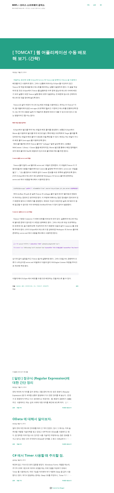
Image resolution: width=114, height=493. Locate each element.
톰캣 (23, 286)
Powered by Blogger (58, 488)
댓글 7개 (19, 480)
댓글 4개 (19, 407)
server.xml (29, 286)
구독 (88, 5)
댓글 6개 (19, 444)
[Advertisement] (57, 22)
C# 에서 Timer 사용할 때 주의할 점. (38, 455)
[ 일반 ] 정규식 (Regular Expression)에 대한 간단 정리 (41, 380)
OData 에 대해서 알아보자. (32, 419)
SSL (35, 286)
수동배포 (18, 286)
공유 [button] (77, 286)
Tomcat (39, 286)
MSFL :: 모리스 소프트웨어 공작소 (28, 4)
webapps (46, 286)
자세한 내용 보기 (67, 407)
